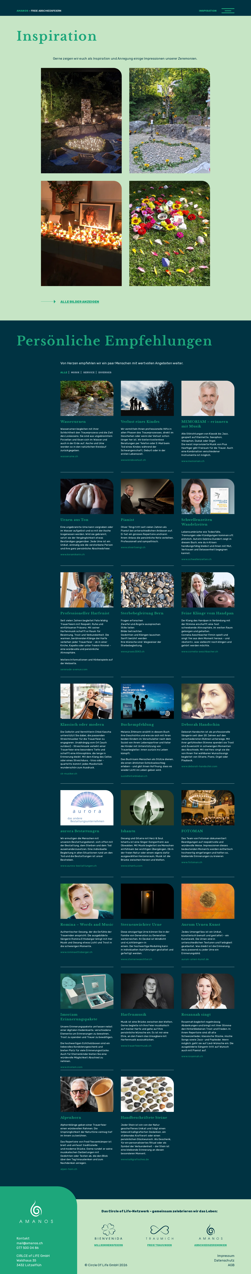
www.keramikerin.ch (72, 554)
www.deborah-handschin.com (199, 766)
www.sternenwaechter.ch (136, 959)
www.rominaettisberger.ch (76, 952)
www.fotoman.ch (191, 862)
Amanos (39, 10)
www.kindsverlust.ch (133, 459)
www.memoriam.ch (192, 461)
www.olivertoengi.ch (133, 547)
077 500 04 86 (28, 1248)
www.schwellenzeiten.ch (196, 559)
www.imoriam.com (71, 1067)
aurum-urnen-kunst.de (195, 959)
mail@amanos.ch (30, 1243)
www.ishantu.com (131, 865)
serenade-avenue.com (73, 669)
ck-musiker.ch (68, 773)
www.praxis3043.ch (133, 651)
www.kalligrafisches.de (135, 1159)
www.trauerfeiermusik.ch (136, 1045)
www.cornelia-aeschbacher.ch (199, 651)
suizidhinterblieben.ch (134, 776)
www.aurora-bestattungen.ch (78, 865)
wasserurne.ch (69, 456)
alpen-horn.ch (68, 1169)
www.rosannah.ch (192, 1056)
